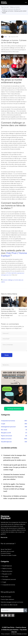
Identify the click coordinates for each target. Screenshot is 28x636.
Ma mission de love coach (7, 551)
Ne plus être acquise (6, 596)
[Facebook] (2, 615)
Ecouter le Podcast (6, 553)
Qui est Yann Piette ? (6, 549)
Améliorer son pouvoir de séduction (11, 9)
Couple (14, 423)
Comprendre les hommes (14, 420)
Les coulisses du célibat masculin (9, 605)
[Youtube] (5, 615)
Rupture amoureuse (14, 435)
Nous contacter (5, 634)
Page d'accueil (4, 7)
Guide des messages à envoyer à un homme (12, 602)
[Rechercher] (25, 610)
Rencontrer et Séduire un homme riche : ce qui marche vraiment (15, 497)
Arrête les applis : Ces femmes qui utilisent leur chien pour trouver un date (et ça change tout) (9, 312)
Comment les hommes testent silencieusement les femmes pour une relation (14, 477)
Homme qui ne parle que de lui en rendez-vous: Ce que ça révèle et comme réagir (15, 467)
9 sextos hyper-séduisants (7, 599)
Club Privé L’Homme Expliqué (14, 254)
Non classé (14, 429)
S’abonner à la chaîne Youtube (8, 555)
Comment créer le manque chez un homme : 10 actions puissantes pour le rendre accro (14, 457)
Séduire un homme (14, 7)
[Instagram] (12, 615)
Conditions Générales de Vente (19, 634)
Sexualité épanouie (14, 441)
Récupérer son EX (14, 432)
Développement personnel (14, 426)
